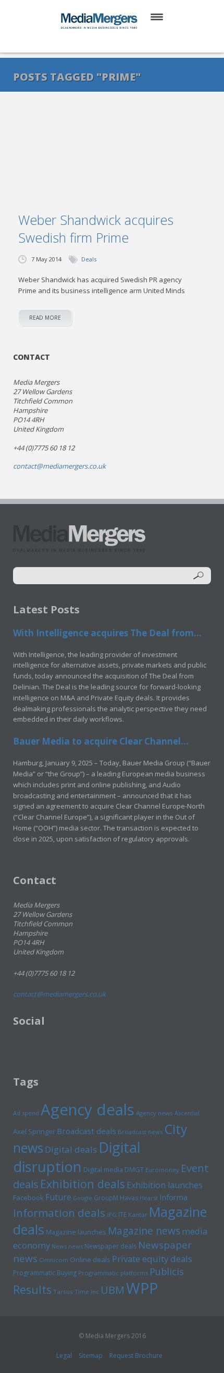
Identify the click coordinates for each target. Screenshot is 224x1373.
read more (45, 317)
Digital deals (71, 1149)
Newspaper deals (110, 1246)
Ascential (187, 1113)
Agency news (154, 1113)
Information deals (59, 1212)
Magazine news (144, 1231)
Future (58, 1197)
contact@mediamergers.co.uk (59, 466)
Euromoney (162, 1170)
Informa (173, 1197)
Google (82, 1198)
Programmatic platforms (113, 1273)
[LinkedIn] (122, 41)
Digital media (103, 1169)
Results (32, 1289)
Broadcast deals (86, 1131)
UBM (113, 1289)
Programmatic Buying (45, 1272)
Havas (129, 1197)
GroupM (106, 1197)
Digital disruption (77, 1157)
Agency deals (87, 1109)
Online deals (90, 1259)
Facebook (28, 1197)
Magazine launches (76, 1232)
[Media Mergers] (100, 21)
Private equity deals (152, 1259)
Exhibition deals (82, 1183)
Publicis (167, 1271)
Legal (64, 1355)
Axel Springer (34, 1131)
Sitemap (91, 1355)
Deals (88, 259)
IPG (112, 1214)
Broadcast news (140, 1132)
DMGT (134, 1169)
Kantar (137, 1214)
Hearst (149, 1198)
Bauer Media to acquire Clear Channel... (101, 741)
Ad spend (26, 1113)
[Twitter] (97, 41)
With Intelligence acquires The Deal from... (107, 633)
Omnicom (53, 1260)
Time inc (86, 1291)
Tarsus (63, 1291)
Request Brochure (136, 1355)
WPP (142, 1288)
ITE (122, 1214)
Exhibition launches (165, 1185)
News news (67, 1246)
